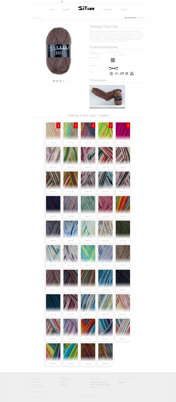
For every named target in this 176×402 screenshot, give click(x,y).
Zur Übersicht (36, 18)
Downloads (108, 9)
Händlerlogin (88, 2)
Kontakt (124, 9)
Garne (51, 9)
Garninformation (130, 18)
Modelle (66, 9)
